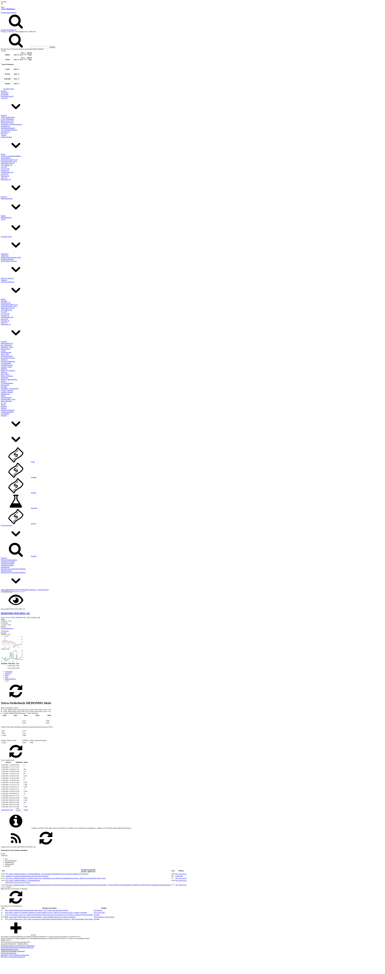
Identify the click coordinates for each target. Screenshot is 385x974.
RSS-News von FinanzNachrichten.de (13, 957)
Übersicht (4, 280)
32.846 (26, 810)
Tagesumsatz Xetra (7, 810)
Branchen (4, 197)
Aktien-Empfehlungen (20, 947)
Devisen (33, 523)
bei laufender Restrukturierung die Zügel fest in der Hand (27, 876)
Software (4, 408)
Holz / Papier (5, 374)
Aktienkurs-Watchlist (7, 563)
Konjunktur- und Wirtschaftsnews (11, 124)
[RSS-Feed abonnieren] (16, 845)
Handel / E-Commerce (8, 370)
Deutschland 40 (6, 158)
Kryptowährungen (6, 525)
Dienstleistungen (6, 352)
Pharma (3, 405)
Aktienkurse (5, 254)
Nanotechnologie (6, 397)
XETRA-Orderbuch (7, 278)
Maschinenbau (5, 394)
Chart (6, 677)
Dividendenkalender (7, 259)
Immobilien (4, 378)
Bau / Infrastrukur (6, 345)
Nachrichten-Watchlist (8, 561)
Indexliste (4, 301)
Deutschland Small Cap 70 (9, 160)
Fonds (33, 462)
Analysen (8, 673)
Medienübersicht (6, 217)
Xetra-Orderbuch (10, 679)
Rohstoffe (4, 406)
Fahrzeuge (4, 360)
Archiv (3, 219)
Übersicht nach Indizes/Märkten (11, 156)
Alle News (4, 98)
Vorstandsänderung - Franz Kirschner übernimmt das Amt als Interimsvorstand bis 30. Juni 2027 (47, 874)
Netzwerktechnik (6, 401)
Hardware (4, 372)
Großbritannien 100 (7, 172)
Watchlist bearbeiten (7, 565)
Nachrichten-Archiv (12, 949)
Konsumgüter (5, 385)
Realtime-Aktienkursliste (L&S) (11, 257)
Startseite (4, 91)
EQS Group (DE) (99, 912)
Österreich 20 (5, 176)
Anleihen (34, 477)
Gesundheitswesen (7, 365)
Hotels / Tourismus (7, 376)
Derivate (33, 493)
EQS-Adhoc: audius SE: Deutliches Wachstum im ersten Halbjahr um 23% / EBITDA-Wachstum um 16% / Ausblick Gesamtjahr (46, 912)
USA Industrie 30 (6, 165)
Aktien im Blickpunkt (8, 117)
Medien (3, 216)
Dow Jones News (181, 874)
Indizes (3, 154)
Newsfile (96, 915)
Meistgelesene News (7, 122)
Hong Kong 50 (5, 179)
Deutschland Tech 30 (7, 163)
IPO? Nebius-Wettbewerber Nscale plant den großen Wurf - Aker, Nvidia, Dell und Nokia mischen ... (37, 910)
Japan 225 (4, 178)
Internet (3, 381)
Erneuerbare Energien (8, 358)
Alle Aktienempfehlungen (9, 130)
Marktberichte (5, 126)
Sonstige (3, 633)
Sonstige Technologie (7, 410)
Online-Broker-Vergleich (9, 261)
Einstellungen (5, 567)
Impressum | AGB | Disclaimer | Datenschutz (15, 955)
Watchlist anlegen (6, 571)
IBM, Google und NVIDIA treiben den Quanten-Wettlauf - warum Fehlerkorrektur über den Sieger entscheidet (40, 917)
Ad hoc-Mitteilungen (8, 9)
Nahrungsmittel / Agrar (8, 399)
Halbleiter (4, 369)
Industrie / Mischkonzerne (9, 379)
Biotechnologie (5, 349)
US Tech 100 (5, 169)
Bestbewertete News (7, 121)
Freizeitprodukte (6, 363)
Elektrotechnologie (7, 356)
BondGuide (179, 876)
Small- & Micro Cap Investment (104, 917)
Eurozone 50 (5, 170)
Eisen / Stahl (5, 354)
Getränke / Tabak (6, 367)
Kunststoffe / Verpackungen (9, 388)
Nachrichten (5, 93)
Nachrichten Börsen (7, 947)
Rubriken (4, 115)
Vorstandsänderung (23, 880)
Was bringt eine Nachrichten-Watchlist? (13, 569)
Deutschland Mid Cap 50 (9, 161)
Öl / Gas (3, 403)
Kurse (7, 675)
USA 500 (4, 167)
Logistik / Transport (7, 390)
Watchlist (34, 556)
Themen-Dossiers (6, 137)
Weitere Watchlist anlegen (9, 560)
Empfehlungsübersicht (8, 128)
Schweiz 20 (4, 174)
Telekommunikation (7, 412)
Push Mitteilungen (7, 591)
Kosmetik (4, 387)
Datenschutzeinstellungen (9, 951)
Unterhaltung (5, 414)
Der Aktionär (98, 910)
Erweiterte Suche (8, 89)
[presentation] (6, 681)
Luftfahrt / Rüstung (7, 392)
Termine (3, 135)
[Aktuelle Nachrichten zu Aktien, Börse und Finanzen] (8, 12)
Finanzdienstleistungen (8, 361)
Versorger (4, 415)
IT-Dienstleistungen (7, 383)
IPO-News (4, 133)
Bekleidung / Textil (7, 347)
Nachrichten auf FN (7, 96)
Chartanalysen (5, 131)
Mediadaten (21, 951)
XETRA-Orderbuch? (7, 282)
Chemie (3, 350)
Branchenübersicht (7, 198)
